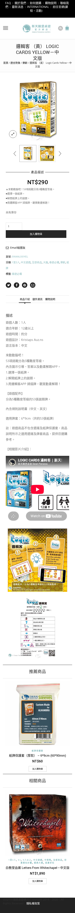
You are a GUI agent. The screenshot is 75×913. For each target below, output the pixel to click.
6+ (19, 860)
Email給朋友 (17, 247)
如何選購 (35, 3)
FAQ (8, 3)
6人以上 (27, 860)
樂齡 (25, 62)
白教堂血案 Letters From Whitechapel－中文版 (37, 868)
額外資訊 (37, 299)
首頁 (5, 62)
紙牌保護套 (37, 751)
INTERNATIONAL (38, 7)
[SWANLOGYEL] (37, 109)
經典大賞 (38, 863)
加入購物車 (36, 233)
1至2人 (16, 262)
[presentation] (15, 153)
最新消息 (17, 7)
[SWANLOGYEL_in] (47, 153)
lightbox (13, 134)
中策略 (47, 860)
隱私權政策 (33, 903)
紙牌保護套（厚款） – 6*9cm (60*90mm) (37, 755)
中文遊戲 (26, 262)
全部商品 (37, 262)
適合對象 (15, 62)
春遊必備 (54, 262)
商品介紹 (25, 299)
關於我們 (20, 3)
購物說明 (51, 3)
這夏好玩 (49, 863)
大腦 (45, 262)
